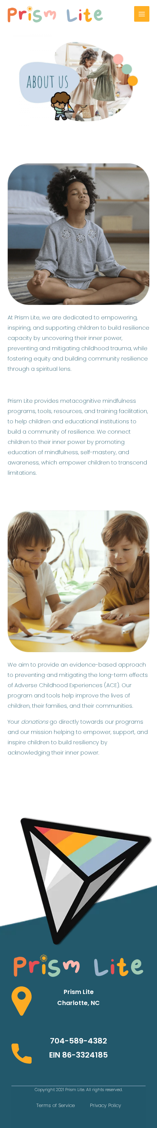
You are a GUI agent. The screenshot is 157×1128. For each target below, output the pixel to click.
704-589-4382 (78, 1040)
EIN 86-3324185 (78, 1055)
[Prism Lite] (55, 14)
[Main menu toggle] (141, 13)
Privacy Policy (105, 1105)
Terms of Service (55, 1105)
